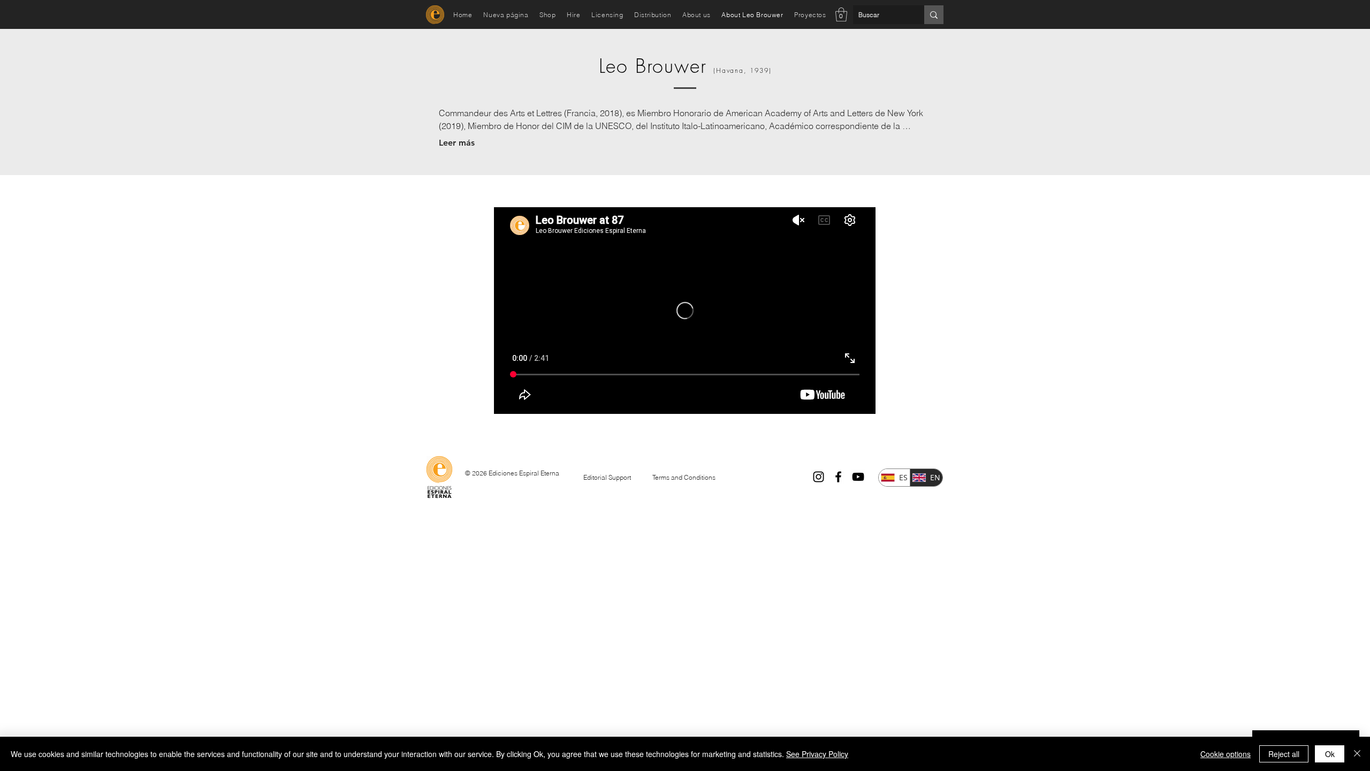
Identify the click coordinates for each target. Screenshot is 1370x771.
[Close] (1357, 753)
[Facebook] (838, 477)
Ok (1330, 754)
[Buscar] (933, 14)
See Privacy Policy (817, 754)
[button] (841, 14)
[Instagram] (818, 477)
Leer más (457, 143)
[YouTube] (858, 477)
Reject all (1283, 754)
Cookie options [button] (1225, 754)
